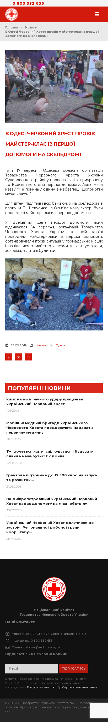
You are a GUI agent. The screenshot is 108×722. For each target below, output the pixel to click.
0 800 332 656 (28, 3)
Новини (41, 345)
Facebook (8, 356)
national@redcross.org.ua (42, 647)
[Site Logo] (13, 14)
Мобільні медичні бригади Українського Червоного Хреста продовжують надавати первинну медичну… (49, 427)
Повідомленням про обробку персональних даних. (62, 687)
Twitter (18, 356)
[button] (98, 14)
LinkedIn (28, 356)
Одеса (61, 345)
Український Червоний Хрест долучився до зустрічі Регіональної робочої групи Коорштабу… (50, 527)
